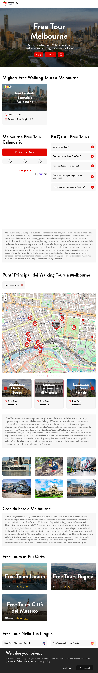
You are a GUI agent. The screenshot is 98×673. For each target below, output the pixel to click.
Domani (50, 54)
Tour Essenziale (12, 285)
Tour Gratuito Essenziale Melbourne (24, 97)
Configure (67, 668)
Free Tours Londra (25, 576)
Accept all (85, 667)
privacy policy (44, 661)
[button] (52, 320)
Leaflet (71, 372)
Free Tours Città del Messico (25, 607)
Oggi (38, 54)
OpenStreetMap (82, 372)
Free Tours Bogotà (73, 576)
